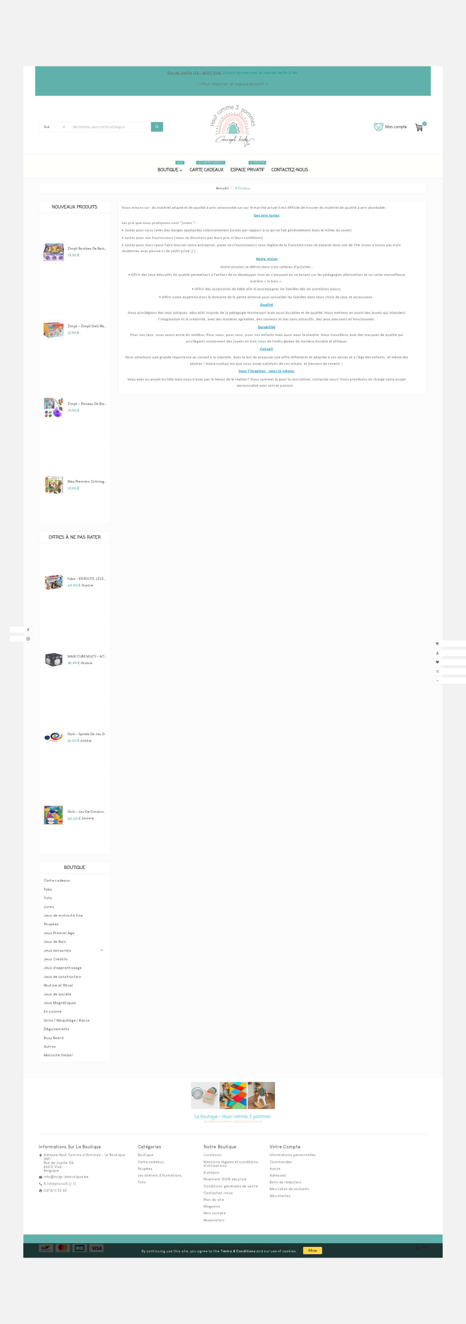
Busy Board (53, 1038)
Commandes (281, 1162)
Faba (48, 889)
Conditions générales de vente (231, 1186)
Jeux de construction (62, 976)
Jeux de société (58, 994)
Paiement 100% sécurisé (225, 1179)
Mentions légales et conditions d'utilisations (231, 1164)
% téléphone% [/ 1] (60, 1183)
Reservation (214, 1220)
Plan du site (214, 1199)
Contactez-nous (218, 1193)
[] (157, 127)
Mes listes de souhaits (289, 1189)
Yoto (48, 898)
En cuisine (52, 1011)
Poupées (51, 924)
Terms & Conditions (238, 1251)
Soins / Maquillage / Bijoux (67, 1020)
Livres (49, 907)
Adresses (278, 1175)
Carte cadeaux (57, 880)
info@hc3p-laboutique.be (66, 1177)
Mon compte (215, 1213)
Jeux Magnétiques (60, 1003)
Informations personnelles (293, 1155)
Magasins (212, 1206)
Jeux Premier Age (59, 933)
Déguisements (57, 1029)
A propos (211, 1172)
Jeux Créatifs (56, 959)
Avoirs (275, 1168)
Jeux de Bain (55, 942)
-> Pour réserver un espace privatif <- (233, 84)
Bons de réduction (285, 1182)
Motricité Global (58, 1055)
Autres (50, 1046)
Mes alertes (280, 1196)
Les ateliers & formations (160, 1175)
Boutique (74, 867)
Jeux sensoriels (57, 950)
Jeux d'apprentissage (63, 968)
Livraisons (212, 1155)
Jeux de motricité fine (63, 915)
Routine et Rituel (58, 985)
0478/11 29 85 (55, 1190)
